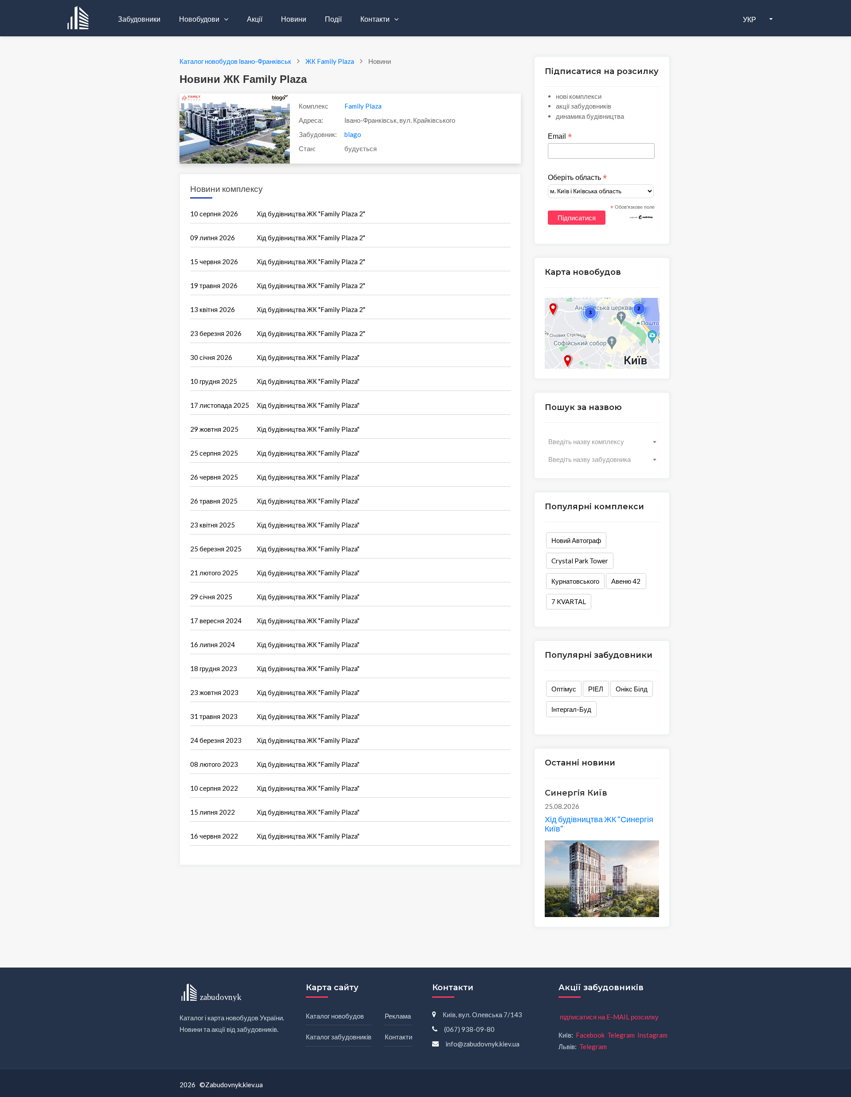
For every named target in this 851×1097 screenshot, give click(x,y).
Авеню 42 (625, 581)
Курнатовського (575, 581)
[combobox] (602, 441)
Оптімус (563, 689)
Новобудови (200, 19)
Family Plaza (363, 106)
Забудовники (139, 19)
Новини (293, 19)
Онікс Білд (632, 689)
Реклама (398, 1016)
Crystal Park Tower (579, 561)
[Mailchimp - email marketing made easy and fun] (641, 216)
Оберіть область (577, 177)
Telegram (621, 1035)
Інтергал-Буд (571, 709)
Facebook (590, 1035)
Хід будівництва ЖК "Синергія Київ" (599, 824)
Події (333, 19)
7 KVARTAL (568, 601)
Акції (254, 19)
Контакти (375, 19)
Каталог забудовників (338, 1037)
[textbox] (602, 441)
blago (352, 134)
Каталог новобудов (335, 1016)
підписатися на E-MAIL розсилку (609, 1017)
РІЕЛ (595, 689)
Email (560, 136)
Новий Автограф (576, 540)
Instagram (652, 1035)
